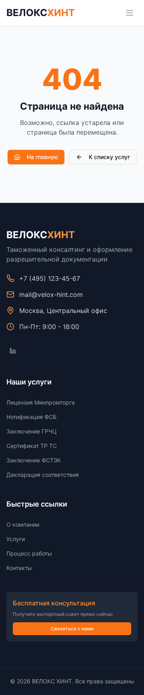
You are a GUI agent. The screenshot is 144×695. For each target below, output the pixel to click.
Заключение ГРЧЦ (31, 431)
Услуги (15, 539)
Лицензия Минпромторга (40, 402)
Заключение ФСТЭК (33, 460)
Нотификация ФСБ (31, 416)
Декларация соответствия (42, 474)
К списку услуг (109, 156)
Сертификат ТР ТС (31, 445)
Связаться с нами (72, 629)
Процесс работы (29, 553)
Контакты (19, 567)
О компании (22, 524)
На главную (42, 156)
